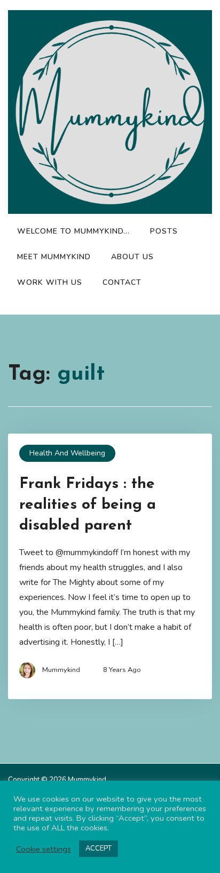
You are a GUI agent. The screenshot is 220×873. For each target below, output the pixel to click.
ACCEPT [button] (98, 848)
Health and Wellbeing (67, 453)
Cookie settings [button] (43, 849)
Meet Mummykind (54, 257)
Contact (122, 282)
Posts (164, 231)
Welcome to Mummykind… (73, 231)
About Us (132, 257)
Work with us (49, 282)
